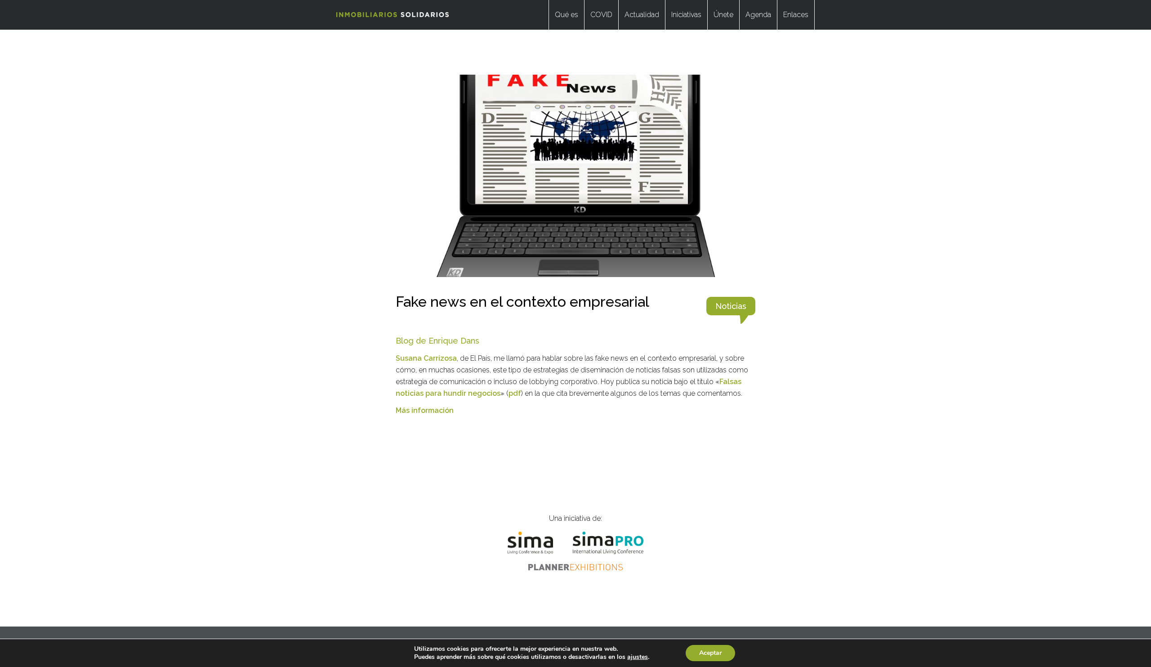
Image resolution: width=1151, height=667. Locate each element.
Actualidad (642, 14)
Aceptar (710, 653)
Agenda (758, 14)
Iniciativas (686, 14)
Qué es (566, 14)
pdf (515, 393)
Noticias (730, 306)
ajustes (637, 657)
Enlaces (795, 14)
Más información (425, 410)
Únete (723, 14)
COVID (601, 14)
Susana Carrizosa (426, 358)
